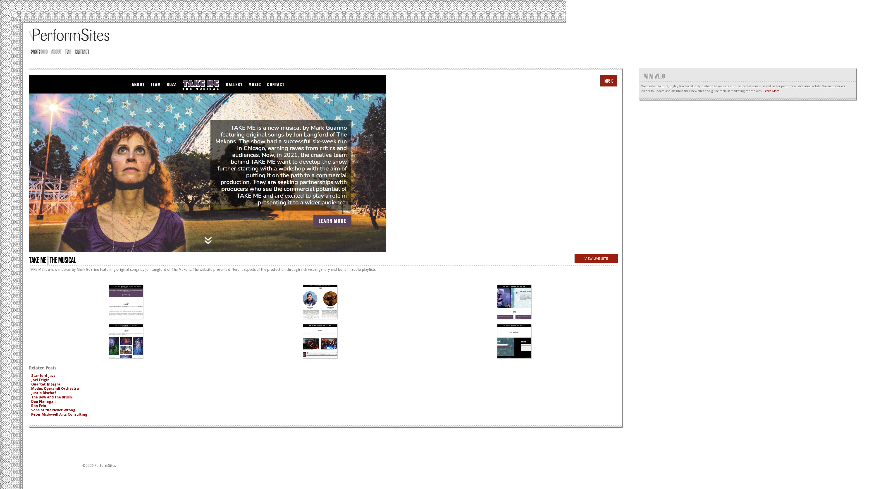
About (56, 51)
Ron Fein (38, 406)
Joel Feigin (40, 380)
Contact (82, 51)
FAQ (68, 51)
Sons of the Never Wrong (53, 410)
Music (608, 81)
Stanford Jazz (43, 376)
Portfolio (39, 51)
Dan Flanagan (43, 401)
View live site (596, 258)
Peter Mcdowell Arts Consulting (59, 414)
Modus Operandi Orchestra (55, 388)
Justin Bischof (43, 393)
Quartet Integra (45, 384)
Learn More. (772, 91)
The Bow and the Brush (51, 397)
